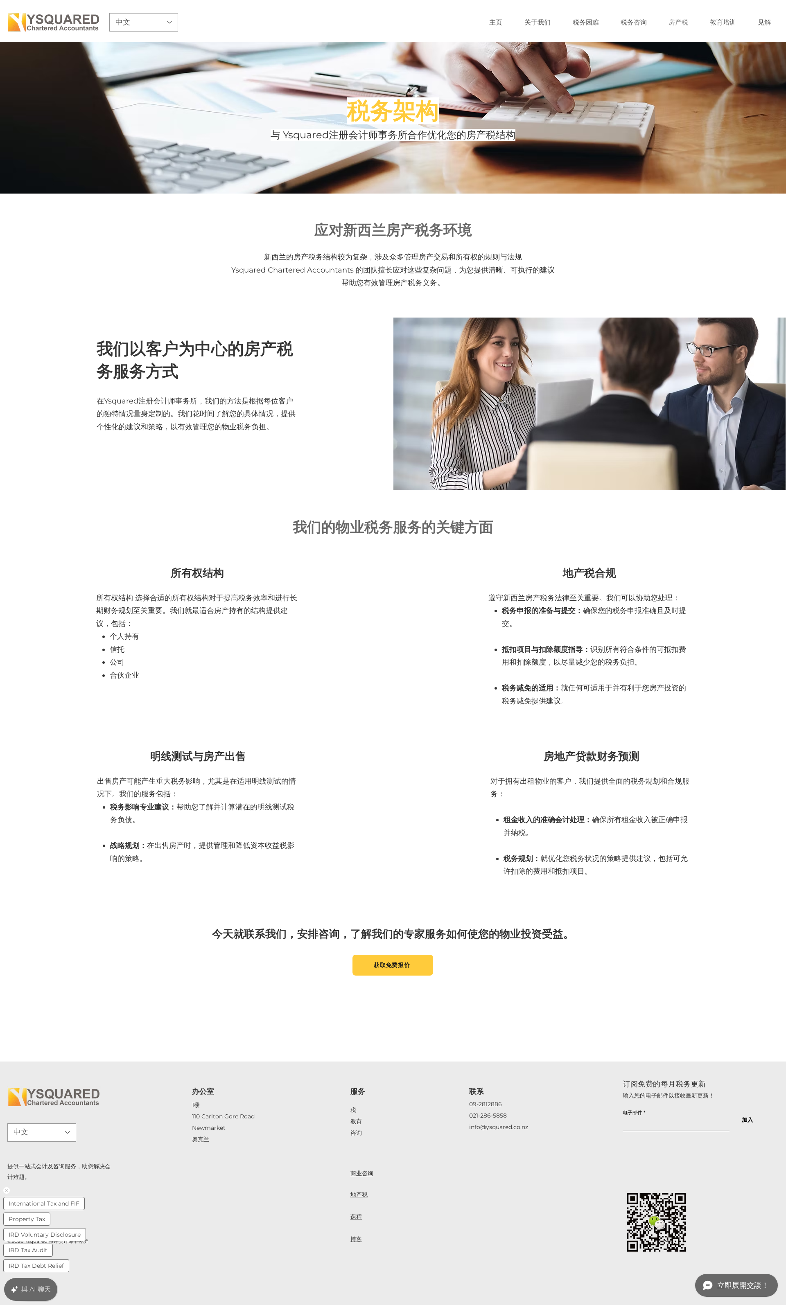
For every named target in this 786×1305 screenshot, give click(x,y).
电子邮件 (632, 1112)
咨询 (356, 1132)
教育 (356, 1121)
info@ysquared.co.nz (498, 1127)
